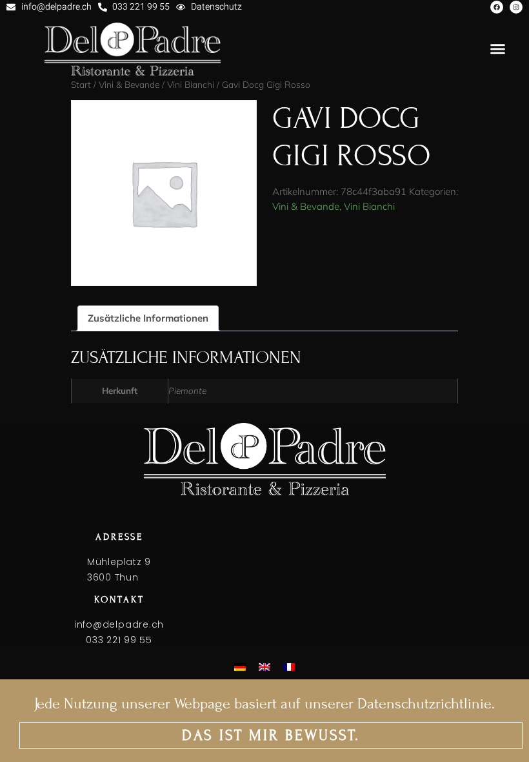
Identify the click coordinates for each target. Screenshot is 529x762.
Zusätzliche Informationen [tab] (148, 318)
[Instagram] (516, 7)
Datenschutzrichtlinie (424, 703)
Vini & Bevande (305, 206)
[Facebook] (496, 7)
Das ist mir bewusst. (271, 735)
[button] (498, 49)
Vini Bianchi (369, 206)
